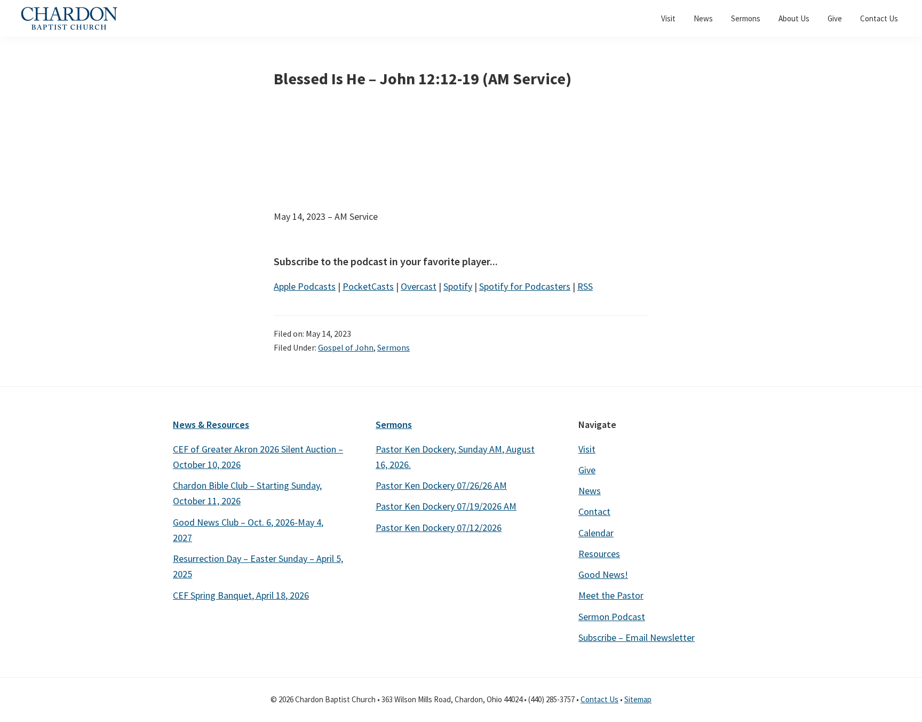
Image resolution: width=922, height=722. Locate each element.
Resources (599, 554)
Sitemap (637, 699)
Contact (594, 511)
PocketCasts (368, 286)
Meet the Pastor (610, 595)
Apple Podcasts (305, 286)
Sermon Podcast (611, 616)
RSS (585, 286)
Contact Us (599, 699)
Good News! (603, 574)
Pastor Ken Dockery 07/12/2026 (439, 527)
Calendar (596, 533)
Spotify (457, 286)
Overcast (418, 286)
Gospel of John (345, 347)
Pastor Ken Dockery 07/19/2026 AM (446, 506)
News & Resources (211, 424)
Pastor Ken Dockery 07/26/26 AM (441, 485)
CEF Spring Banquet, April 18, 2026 (241, 595)
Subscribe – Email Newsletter (636, 637)
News (589, 491)
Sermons (393, 347)
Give (586, 470)
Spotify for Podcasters (524, 286)
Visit (586, 449)
